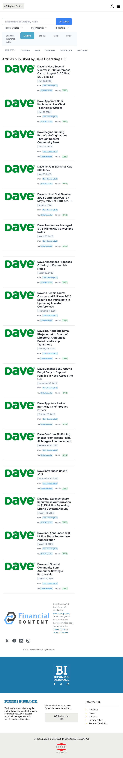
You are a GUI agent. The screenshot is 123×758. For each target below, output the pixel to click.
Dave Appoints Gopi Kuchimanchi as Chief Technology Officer (51, 104)
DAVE (65, 91)
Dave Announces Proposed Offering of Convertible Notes (54, 265)
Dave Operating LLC (50, 85)
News (37, 50)
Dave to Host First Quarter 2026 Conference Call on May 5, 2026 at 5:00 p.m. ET (55, 198)
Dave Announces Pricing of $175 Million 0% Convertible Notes (55, 229)
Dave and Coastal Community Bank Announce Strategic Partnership (50, 569)
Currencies (50, 50)
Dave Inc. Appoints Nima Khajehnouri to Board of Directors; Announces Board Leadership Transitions (53, 337)
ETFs (55, 35)
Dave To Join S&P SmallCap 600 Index (54, 168)
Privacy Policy (59, 629)
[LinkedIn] (21, 641)
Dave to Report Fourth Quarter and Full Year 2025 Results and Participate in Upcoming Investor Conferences (54, 299)
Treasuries (82, 50)
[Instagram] (28, 641)
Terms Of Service (60, 632)
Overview (25, 50)
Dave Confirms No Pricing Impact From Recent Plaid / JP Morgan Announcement (54, 438)
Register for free (15, 6)
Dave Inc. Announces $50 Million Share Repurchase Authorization (53, 536)
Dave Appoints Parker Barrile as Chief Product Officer (52, 407)
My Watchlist (37, 27)
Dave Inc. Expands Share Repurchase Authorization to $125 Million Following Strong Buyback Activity (54, 503)
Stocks (42, 35)
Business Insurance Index (10, 38)
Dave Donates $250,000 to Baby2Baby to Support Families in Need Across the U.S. (55, 374)
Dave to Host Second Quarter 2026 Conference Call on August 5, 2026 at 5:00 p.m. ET (53, 71)
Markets (27, 35)
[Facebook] (14, 641)
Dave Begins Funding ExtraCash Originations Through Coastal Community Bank (52, 137)
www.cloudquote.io (61, 613)
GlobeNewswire (46, 91)
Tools (69, 35)
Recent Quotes (12, 27)
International (66, 50)
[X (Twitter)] (7, 641)
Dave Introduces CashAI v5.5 (52, 472)
